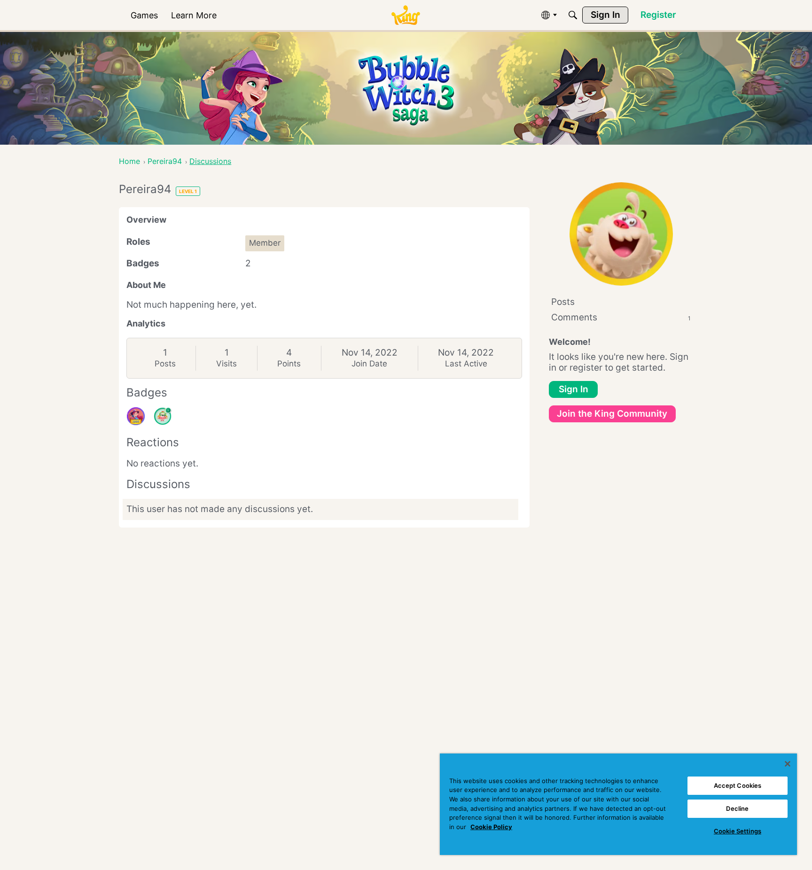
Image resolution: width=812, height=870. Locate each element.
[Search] (572, 15)
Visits (226, 363)
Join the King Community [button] (612, 413)
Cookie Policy (491, 827)
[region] (618, 804)
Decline (737, 808)
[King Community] (405, 15)
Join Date (369, 363)
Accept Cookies (738, 785)
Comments (621, 317)
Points (289, 363)
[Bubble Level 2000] (136, 416)
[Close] (787, 764)
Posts (165, 363)
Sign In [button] (573, 389)
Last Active (466, 363)
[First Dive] (163, 416)
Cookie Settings (737, 831)
